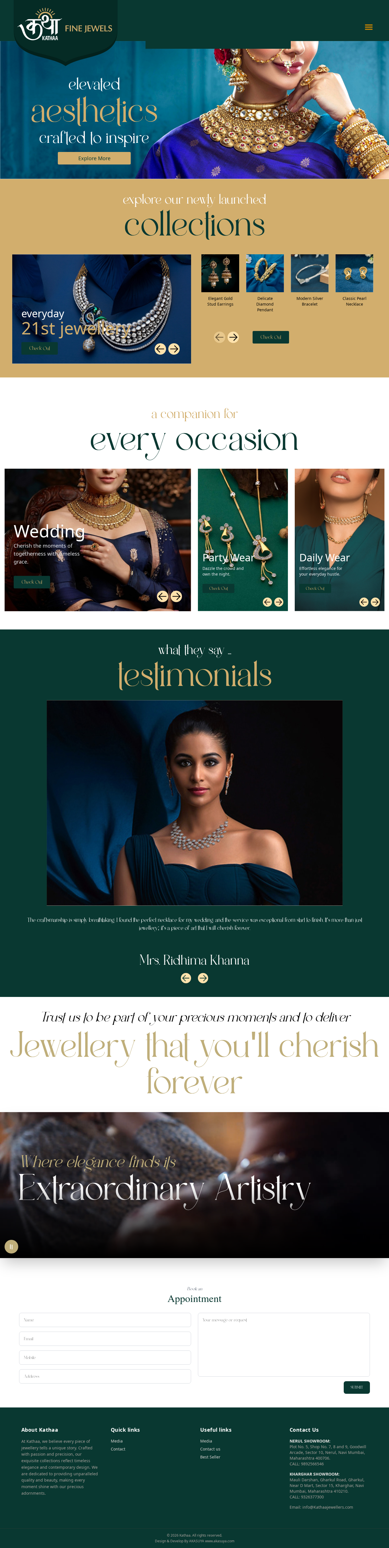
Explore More (91, 158)
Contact (118, 1449)
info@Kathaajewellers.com (327, 1507)
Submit (357, 1387)
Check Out (39, 348)
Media (117, 1441)
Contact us (210, 1449)
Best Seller (210, 1457)
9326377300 (312, 1497)
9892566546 (312, 1463)
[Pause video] (11, 1247)
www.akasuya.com (219, 1541)
